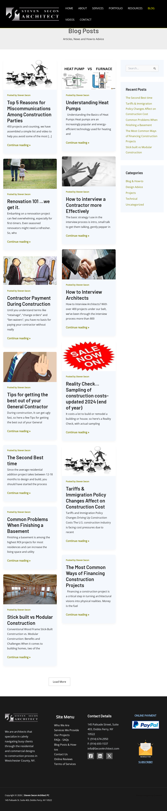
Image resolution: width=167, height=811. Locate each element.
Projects (131, 193)
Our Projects (62, 735)
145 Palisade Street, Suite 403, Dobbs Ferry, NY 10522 (103, 729)
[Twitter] (109, 756)
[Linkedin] (100, 756)
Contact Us (61, 754)
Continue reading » (18, 145)
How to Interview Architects (84, 295)
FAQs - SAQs (61, 740)
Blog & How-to (134, 181)
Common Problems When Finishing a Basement (27, 525)
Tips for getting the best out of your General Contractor (27, 400)
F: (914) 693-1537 (98, 743)
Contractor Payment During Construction (29, 301)
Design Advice (134, 187)
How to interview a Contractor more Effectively (86, 205)
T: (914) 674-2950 (98, 739)
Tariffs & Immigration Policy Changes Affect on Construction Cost (86, 497)
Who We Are (61, 725)
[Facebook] (91, 756)
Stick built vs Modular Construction (30, 620)
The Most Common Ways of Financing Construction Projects (86, 576)
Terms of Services (65, 764)
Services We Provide (66, 730)
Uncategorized (135, 204)
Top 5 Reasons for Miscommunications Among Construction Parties (29, 111)
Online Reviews (63, 759)
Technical (131, 199)
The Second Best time (139, 98)
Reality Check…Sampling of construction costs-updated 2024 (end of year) (87, 396)
